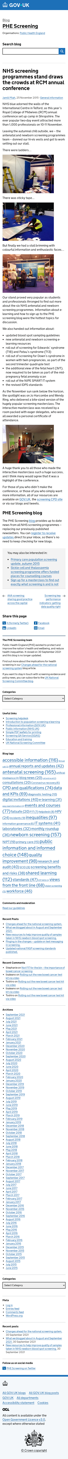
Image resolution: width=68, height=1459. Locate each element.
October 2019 (14, 1090)
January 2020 (14, 1080)
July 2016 (11, 1222)
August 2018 (13, 1139)
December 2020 (15, 1045)
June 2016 (12, 1226)
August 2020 (13, 1059)
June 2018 (12, 1146)
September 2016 (15, 1215)
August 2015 (13, 1261)
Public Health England (32, 33)
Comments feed (15, 1312)
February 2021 (14, 1039)
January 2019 (13, 1122)
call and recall (49, 778)
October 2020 (14, 1052)
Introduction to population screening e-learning (33, 721)
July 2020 (11, 1063)
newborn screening (35, 835)
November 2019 (15, 1087)
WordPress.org (14, 1315)
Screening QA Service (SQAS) (23, 735)
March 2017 (12, 1195)
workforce (19, 891)
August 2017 (13, 1181)
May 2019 (11, 1108)
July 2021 (11, 1021)
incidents (17, 818)
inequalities (41, 817)
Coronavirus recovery (45, 782)
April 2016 (12, 1233)
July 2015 (11, 1264)
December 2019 (15, 1084)
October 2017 (13, 1174)
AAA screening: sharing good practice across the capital (19, 599)
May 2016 (11, 1229)
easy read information (13, 806)
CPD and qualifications (27, 787)
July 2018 (11, 1143)
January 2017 (13, 1202)
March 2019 (13, 1115)
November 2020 (15, 1049)
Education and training (19, 739)
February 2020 (14, 1077)
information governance (18, 823)
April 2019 (12, 1111)
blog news (30, 778)
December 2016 (15, 1205)
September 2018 (15, 1136)
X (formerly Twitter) (17, 623)
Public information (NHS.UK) (22, 728)
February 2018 (14, 1160)
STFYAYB (43, 880)
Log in (9, 1305)
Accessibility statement (18, 1403)
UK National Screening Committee (25, 742)
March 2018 (13, 1156)
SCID (24, 867)
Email (41, 628)
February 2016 (14, 1240)
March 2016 (13, 1236)
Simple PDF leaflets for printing (23, 732)
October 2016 (14, 1212)
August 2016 (13, 1219)
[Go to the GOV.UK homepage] (15, 5)
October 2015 (14, 1254)
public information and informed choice (28, 848)
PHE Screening (20, 26)
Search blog (11, 44)
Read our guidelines (13, 908)
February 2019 (14, 1118)
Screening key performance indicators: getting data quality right (50, 601)
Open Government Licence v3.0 (23, 1419)
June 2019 (12, 1104)
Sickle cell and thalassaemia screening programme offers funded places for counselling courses (35, 572)
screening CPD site (50, 499)
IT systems (47, 823)
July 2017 (11, 1184)
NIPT (9, 842)
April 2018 (12, 1153)
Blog (6, 20)
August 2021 (13, 1018)
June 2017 (11, 1188)
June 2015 (11, 1267)
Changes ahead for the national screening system (33, 924)
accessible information (30, 760)
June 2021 (12, 1025)
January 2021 (13, 1042)
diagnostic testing (42, 794)
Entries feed (12, 1308)
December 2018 (15, 1125)
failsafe (20, 811)
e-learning (50, 799)
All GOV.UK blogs (14, 1393)
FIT (34, 811)
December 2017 (15, 1167)
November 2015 (15, 1250)
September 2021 (15, 1014)
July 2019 (11, 1101)
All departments (27, 1398)
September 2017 (15, 1177)
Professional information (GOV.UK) (26, 725)
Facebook (43, 623)
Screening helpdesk (17, 718)
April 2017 (11, 1191)
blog (32, 521)
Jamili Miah (8, 97)
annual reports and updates (36, 766)
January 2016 (13, 1243)
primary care (27, 842)
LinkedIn (11, 628)
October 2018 (14, 1132)
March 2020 (13, 1073)
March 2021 (13, 1035)
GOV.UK (24, 499)
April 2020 (12, 1070)
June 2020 (12, 1066)
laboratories (16, 828)
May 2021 (11, 1028)
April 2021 (12, 1032)
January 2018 (13, 1163)
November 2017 (15, 1170)
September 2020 (16, 1056)
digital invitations (20, 799)
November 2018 (15, 1129)
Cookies (42, 1403)
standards (25, 879)
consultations (16, 782)
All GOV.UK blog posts (44, 1393)
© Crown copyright (34, 1450)
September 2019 (15, 1094)
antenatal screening (29, 772)
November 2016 (15, 1208)
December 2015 (15, 1247)
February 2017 (14, 1198)
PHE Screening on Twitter (21, 1368)
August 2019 (13, 1097)
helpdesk (46, 811)
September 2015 (15, 1257)
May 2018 (11, 1149)
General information (51, 97)
